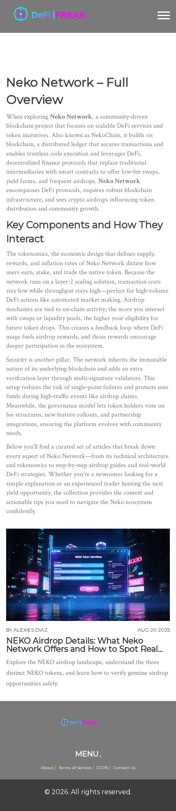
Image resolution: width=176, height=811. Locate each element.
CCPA (102, 767)
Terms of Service (75, 767)
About (47, 767)
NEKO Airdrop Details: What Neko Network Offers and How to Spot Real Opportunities (82, 645)
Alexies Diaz (30, 630)
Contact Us (124, 767)
